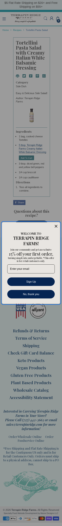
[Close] (56, 226)
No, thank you (31, 294)
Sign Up (31, 281)
